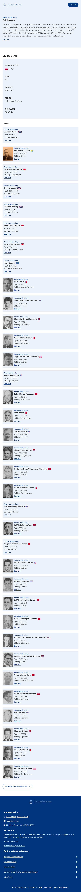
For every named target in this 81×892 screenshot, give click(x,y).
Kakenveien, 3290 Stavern (17, 817)
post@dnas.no (13, 821)
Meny (72, 5)
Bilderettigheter (36, 887)
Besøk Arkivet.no (11, 842)
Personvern (48, 887)
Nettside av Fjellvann (61, 887)
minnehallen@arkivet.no (14, 846)
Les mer (6, 39)
